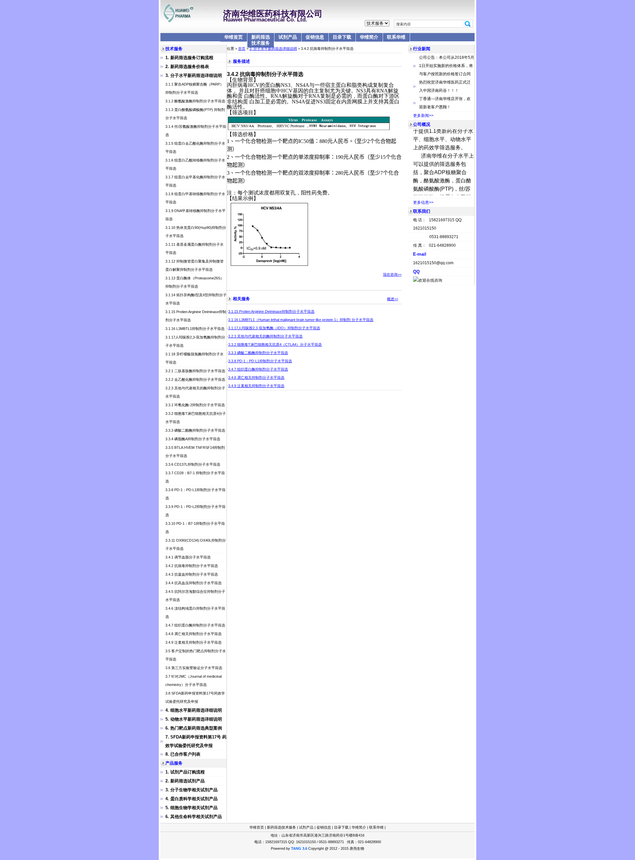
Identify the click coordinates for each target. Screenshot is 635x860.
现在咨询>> (392, 274)
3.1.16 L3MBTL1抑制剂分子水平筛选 (195, 329)
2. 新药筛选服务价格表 (187, 66)
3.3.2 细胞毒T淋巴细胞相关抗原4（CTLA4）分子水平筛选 (275, 344)
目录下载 (342, 37)
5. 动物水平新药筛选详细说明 (193, 719)
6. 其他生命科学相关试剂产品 (193, 816)
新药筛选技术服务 (260, 40)
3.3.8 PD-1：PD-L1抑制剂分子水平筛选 (260, 361)
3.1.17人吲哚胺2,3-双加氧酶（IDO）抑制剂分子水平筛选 (274, 328)
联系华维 (396, 37)
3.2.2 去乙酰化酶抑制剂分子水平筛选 (195, 379)
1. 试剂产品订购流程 (185, 772)
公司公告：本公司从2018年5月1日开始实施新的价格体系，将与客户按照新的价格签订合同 (446, 65)
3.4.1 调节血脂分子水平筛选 (188, 557)
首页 (241, 49)
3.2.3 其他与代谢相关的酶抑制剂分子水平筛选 (265, 336)
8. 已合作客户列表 (182, 754)
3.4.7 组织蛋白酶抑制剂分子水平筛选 (195, 625)
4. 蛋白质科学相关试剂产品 (191, 798)
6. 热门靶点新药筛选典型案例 (193, 728)
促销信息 (315, 37)
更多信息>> (423, 202)
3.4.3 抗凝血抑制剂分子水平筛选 (191, 574)
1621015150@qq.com (433, 263)
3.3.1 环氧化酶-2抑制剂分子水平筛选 (195, 405)
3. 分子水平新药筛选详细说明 (193, 75)
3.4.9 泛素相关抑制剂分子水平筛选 (193, 642)
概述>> (392, 299)
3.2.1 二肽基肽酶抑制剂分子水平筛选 (195, 371)
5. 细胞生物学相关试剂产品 (191, 807)
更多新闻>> (423, 115)
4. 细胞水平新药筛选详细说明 (193, 710)
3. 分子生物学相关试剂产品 (191, 789)
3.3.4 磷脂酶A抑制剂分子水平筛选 (192, 439)
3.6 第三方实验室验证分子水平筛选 (193, 668)
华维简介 (369, 37)
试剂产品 (287, 37)
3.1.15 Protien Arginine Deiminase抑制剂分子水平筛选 (271, 311)
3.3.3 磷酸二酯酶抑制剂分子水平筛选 (195, 430)
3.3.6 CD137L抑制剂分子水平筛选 (192, 464)
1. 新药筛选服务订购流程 (189, 57)
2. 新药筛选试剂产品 (185, 780)
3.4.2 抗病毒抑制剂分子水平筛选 (191, 566)
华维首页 (233, 37)
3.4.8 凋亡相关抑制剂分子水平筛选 (193, 634)
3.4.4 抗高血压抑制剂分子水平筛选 (193, 583)
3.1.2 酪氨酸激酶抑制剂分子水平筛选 (195, 101)
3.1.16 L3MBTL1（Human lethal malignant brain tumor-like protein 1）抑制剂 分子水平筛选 (300, 320)
